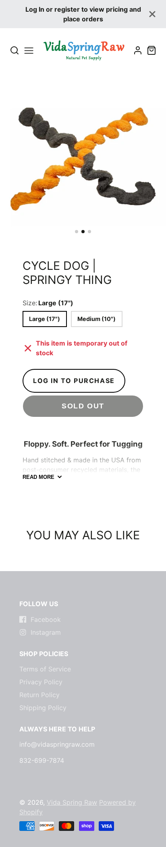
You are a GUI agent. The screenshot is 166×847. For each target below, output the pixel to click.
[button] (76, 231)
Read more (38, 477)
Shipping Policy (42, 708)
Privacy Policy (40, 682)
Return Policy (39, 695)
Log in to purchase (74, 381)
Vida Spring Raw (72, 802)
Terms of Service (45, 669)
